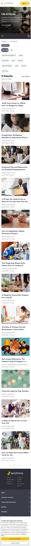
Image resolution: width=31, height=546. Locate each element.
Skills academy (20, 483)
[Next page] (20, 465)
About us (9, 477)
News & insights (10, 479)
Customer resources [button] (7, 497)
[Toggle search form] (28, 36)
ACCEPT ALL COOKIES (15, 538)
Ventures (19, 481)
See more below (6, 25)
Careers (9, 481)
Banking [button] (3, 507)
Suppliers (19, 479)
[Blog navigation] (2, 36)
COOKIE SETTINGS (15, 543)
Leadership (19, 477)
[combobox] (30, 36)
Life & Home (14, 41)
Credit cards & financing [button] (8, 502)
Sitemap (19, 485)
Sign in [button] (3, 492)
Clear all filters (26, 76)
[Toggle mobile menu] (2, 3)
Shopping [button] (4, 511)
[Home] (8, 3)
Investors (9, 483)
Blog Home (4, 41)
